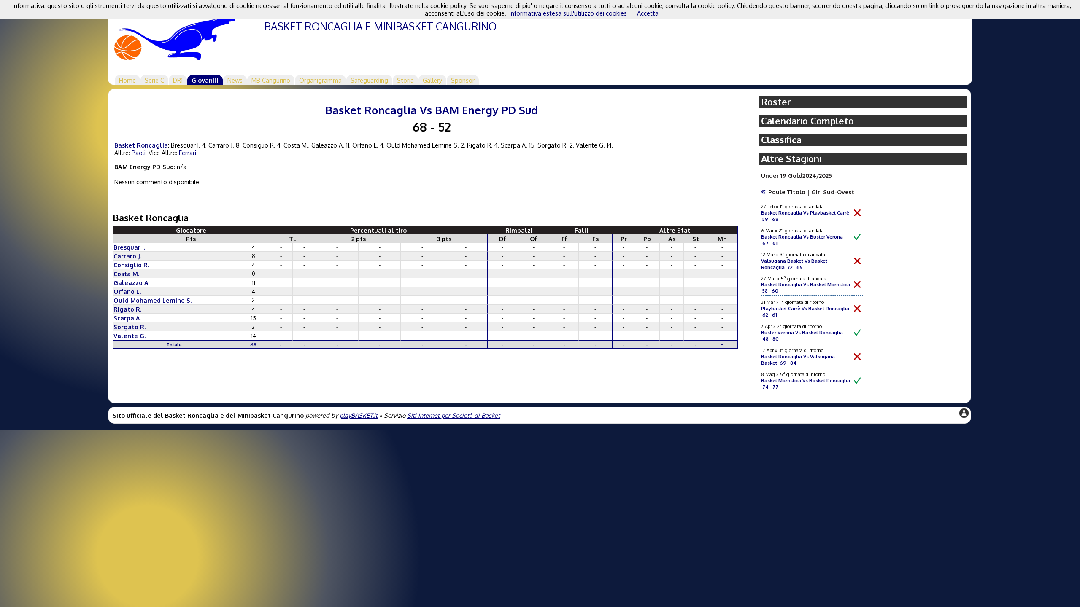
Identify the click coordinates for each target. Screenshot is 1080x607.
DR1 (178, 80)
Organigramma (320, 80)
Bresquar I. (129, 247)
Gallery (432, 80)
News (235, 80)
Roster (776, 101)
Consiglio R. (131, 265)
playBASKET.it (359, 415)
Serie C (154, 80)
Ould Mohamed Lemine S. (152, 300)
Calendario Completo (807, 120)
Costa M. (126, 273)
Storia (405, 80)
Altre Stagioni (791, 158)
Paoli (139, 152)
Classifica (781, 139)
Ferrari (187, 152)
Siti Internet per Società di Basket (453, 415)
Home (127, 80)
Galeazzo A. (131, 282)
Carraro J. (127, 256)
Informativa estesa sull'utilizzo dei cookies (568, 13)
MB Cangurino (270, 80)
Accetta (648, 13)
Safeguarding (369, 80)
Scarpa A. (127, 318)
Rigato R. (127, 309)
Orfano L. (127, 291)
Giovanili (205, 80)
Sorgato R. (129, 326)
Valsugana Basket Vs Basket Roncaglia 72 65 (794, 264)
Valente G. (129, 335)
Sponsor (463, 80)
